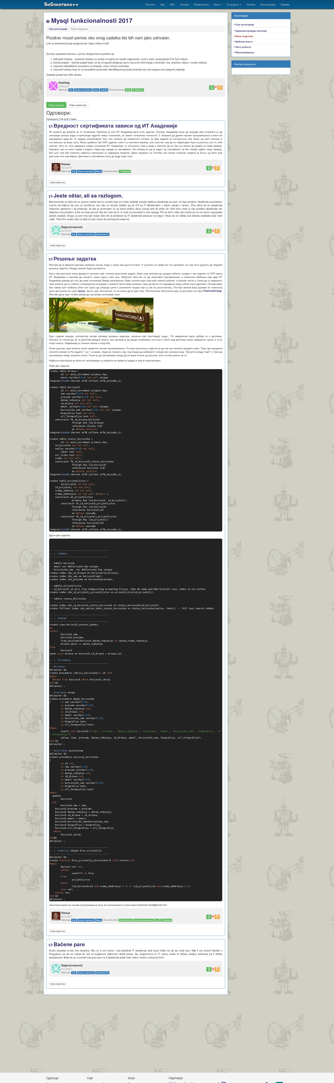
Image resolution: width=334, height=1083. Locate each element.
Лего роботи (243, 47)
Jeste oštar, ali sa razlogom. (87, 195)
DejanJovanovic (102, 234)
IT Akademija (138, 90)
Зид (162, 4)
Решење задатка (74, 258)
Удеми (81, 291)
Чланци (184, 4)
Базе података (244, 36)
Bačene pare (68, 944)
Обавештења (201, 4)
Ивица (95, 90)
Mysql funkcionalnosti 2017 (90, 20)
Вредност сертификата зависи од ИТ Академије (114, 125)
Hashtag (104, 90)
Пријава (285, 4)
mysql (128, 90)
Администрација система (251, 30)
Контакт (251, 4)
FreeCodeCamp (212, 291)
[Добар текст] (211, 87)
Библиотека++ (61, 4)
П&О (172, 4)
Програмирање (245, 52)
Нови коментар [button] (77, 105)
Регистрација (268, 4)
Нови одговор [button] (56, 105)
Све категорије (58, 28)
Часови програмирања (143, 920)
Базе (156, 920)
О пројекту (233, 4)
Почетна (150, 4)
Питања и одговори (83, 90)
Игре (217, 4)
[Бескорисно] (219, 87)
